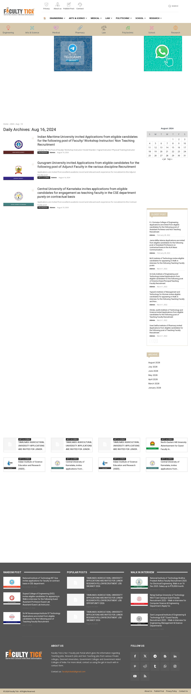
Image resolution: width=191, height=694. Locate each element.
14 (167, 147)
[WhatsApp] (165, 666)
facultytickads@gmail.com (73, 671)
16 (22, 124)
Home (5, 124)
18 (149, 151)
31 (185, 155)
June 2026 (153, 371)
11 (149, 147)
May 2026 (153, 375)
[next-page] (156, 341)
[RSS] (145, 676)
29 (173, 155)
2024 (12, 124)
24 (185, 151)
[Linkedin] (175, 656)
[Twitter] (145, 656)
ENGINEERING (43, 152)
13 (161, 147)
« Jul (164, 159)
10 (185, 143)
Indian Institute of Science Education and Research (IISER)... (30, 465)
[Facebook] (135, 656)
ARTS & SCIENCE (43, 178)
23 (179, 151)
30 (179, 155)
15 (173, 147)
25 (149, 155)
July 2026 (152, 366)
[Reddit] (145, 666)
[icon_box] (46, 7)
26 (155, 155)
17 (185, 147)
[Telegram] (155, 656)
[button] (173, 6)
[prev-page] (151, 341)
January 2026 (154, 387)
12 (155, 147)
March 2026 (153, 383)
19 (155, 151)
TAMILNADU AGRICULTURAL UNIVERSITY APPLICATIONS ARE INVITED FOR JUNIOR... (31, 445)
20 (161, 151)
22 (173, 151)
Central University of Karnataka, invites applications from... (75, 465)
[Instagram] (175, 666)
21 (167, 151)
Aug (17, 124)
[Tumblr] (155, 666)
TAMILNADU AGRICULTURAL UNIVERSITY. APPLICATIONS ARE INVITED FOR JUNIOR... (126, 445)
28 (167, 155)
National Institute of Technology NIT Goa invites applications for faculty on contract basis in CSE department (41, 581)
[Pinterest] (135, 666)
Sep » (169, 159)
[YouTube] (135, 676)
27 (161, 155)
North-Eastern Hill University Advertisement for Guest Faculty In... (173, 445)
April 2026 (153, 379)
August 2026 (154, 362)
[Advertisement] (28, 78)
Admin (52, 152)
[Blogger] (165, 656)
